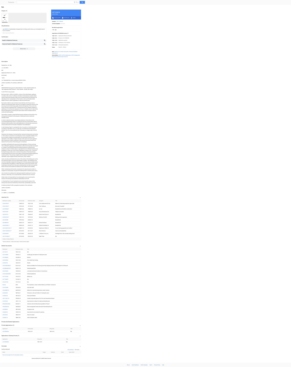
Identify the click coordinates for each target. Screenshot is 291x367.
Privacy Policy (157, 364)
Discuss (66, 56)
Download (71, 349)
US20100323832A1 (7, 265)
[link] (24, 29)
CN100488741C (6, 290)
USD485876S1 (6, 222)
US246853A (5, 309)
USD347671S (5, 214)
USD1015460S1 (6, 236)
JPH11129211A (6, 298)
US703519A (5, 262)
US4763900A (5, 209)
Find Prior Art (66, 17)
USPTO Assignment (75, 55)
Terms (151, 364)
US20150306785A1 (7, 273)
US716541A (5, 251)
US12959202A (6, 331)
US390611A (5, 317)
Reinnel (4, 284)
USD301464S (5, 211)
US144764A (5, 301)
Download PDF (57, 17)
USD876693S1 (6, 233)
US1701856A (5, 254)
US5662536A (5, 217)
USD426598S (5, 219)
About (128, 364)
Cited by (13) (57, 51)
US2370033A (5, 271)
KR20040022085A (6, 303)
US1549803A (5, 257)
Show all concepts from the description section (13, 354)
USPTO (59, 55)
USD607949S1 (6, 225)
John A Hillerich (59, 21)
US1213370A (5, 282)
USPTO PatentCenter (66, 55)
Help (163, 364)
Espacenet (54, 56)
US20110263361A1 (7, 230)
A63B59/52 (6, 29)
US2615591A (5, 203)
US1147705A (5, 276)
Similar (74, 17)
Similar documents (64, 51)
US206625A (5, 312)
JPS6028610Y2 (6, 306)
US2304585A (5, 260)
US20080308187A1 (7, 268)
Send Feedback (135, 364)
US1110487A (5, 279)
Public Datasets (144, 364)
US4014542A (5, 206)
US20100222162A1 (7, 228)
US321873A (5, 314)
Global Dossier (60, 56)
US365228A (5, 292)
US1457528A (5, 287)
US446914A (5, 295)
